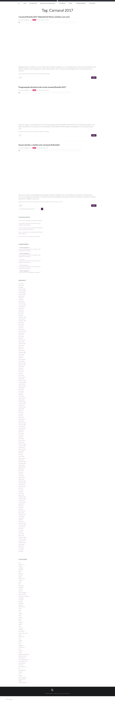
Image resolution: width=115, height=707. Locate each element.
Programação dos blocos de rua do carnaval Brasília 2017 (42, 87)
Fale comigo (92, 3)
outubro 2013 (22, 484)
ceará (20, 582)
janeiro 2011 (21, 521)
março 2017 (21, 417)
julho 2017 (21, 410)
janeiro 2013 (21, 495)
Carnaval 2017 (28, 73)
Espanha (21, 605)
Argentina (21, 569)
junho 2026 (21, 285)
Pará (20, 638)
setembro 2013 (22, 486)
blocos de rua (24, 131)
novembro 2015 (22, 445)
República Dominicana (24, 654)
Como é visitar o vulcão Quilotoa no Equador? (29, 236)
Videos (20, 680)
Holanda (20, 613)
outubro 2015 (22, 447)
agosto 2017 (21, 408)
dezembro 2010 (22, 523)
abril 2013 (21, 491)
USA (20, 673)
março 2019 (21, 375)
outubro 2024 (22, 306)
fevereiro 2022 (22, 340)
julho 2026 (21, 283)
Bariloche (21, 573)
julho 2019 (21, 368)
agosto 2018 (21, 387)
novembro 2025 (22, 290)
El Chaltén (21, 599)
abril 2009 (21, 551)
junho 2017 (21, 412)
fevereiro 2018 (22, 398)
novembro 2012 (22, 498)
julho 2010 (21, 528)
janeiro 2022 (21, 341)
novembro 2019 (22, 363)
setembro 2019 (22, 364)
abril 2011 (21, 519)
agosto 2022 (21, 333)
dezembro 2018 (22, 380)
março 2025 (21, 301)
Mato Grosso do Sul (23, 633)
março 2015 (21, 456)
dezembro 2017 (22, 401)
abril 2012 (21, 509)
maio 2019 (21, 371)
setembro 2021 (22, 343)
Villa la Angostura (22, 682)
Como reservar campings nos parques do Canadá (30, 220)
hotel (20, 615)
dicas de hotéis (22, 594)
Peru (20, 649)
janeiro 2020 (21, 361)
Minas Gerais (21, 636)
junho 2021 (21, 348)
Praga (20, 652)
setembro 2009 (22, 542)
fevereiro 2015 (22, 458)
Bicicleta (20, 575)
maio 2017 (21, 414)
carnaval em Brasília (36, 73)
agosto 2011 (21, 518)
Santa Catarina (22, 663)
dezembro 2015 (22, 444)
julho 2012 (21, 505)
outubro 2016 (22, 426)
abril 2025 (21, 299)
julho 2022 (21, 334)
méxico (20, 635)
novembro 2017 (22, 403)
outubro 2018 (22, 384)
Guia (20, 612)
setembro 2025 (22, 294)
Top (19, 668)
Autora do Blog (33, 3)
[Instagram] (63, 690)
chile (20, 583)
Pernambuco (22, 647)
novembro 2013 (22, 482)
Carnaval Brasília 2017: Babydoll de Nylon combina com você (44, 17)
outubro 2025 (22, 292)
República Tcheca (23, 656)
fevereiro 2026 (22, 289)
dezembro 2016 (22, 422)
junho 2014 (21, 470)
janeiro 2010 (21, 535)
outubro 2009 (22, 541)
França (20, 608)
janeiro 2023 (21, 329)
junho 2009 (21, 548)
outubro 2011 (22, 516)
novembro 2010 (22, 525)
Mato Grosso (22, 631)
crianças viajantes (22, 592)
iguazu (20, 619)
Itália (20, 626)
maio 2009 (21, 549)
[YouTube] (59, 690)
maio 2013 (21, 489)
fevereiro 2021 (22, 350)
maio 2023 (21, 326)
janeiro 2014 (21, 479)
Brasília (34, 19)
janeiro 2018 (21, 400)
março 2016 (21, 438)
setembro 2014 (22, 466)
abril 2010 (21, 532)
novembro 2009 (22, 539)
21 (20, 77)
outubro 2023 (22, 319)
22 (20, 205)
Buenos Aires (22, 578)
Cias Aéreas (21, 585)
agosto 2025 (21, 296)
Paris (20, 643)
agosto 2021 (21, 345)
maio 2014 (21, 472)
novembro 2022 (22, 331)
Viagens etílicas (22, 679)
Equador (21, 601)
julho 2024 (21, 310)
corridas (20, 589)
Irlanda (20, 624)
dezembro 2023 (22, 317)
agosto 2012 (21, 504)
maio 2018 (21, 393)
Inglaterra (21, 622)
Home (25, 3)
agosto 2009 (22, 544)
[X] (52, 690)
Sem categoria (22, 666)
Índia (20, 620)
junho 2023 (21, 324)
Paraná (20, 642)
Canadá (20, 580)
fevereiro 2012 (22, 511)
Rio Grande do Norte (23, 659)
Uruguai (20, 672)
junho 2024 (21, 311)
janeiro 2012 (21, 512)
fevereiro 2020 (22, 359)
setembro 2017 (22, 407)
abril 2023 (21, 327)
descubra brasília (46, 73)
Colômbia (21, 587)
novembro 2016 (22, 424)
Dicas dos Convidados (24, 596)
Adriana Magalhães (25, 19)
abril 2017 (21, 415)
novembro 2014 (22, 463)
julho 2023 (21, 322)
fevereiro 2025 (22, 303)
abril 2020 (21, 357)
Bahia (20, 571)
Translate (10, 699)
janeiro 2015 (21, 459)
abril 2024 (21, 315)
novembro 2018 (22, 382)
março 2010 (21, 533)
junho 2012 (21, 507)
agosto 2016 (21, 430)
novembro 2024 (22, 304)
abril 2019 (21, 373)
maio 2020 (21, 356)
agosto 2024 (21, 308)
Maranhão (21, 629)
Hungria (20, 617)
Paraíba (20, 640)
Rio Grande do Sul (23, 661)
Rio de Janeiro (22, 657)
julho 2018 (21, 389)
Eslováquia (21, 603)
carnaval (23, 73)
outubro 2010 (22, 526)
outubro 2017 (22, 405)
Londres (20, 627)
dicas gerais (21, 598)
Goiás (20, 610)
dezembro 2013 (22, 481)
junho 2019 (21, 370)
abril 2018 (21, 394)
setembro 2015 (22, 449)
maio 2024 (21, 313)
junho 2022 (21, 336)
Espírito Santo (22, 606)
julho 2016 (21, 431)
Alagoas (20, 566)
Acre (20, 562)
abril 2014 (21, 474)
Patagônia (21, 645)
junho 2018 (21, 391)
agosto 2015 (21, 451)
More (94, 77)
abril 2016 (21, 437)
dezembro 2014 (22, 461)
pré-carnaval (52, 201)
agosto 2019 (21, 366)
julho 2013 (21, 488)
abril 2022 (21, 338)
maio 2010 (21, 530)
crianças (20, 591)
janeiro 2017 (21, 421)
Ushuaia (20, 675)
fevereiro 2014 (22, 477)
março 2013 (21, 493)
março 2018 (21, 396)
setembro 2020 (22, 352)
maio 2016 (21, 435)
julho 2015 (21, 452)
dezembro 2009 (22, 537)
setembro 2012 (22, 502)
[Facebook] (56, 690)
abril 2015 (21, 454)
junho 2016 (21, 433)
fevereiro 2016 (22, 440)
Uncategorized (22, 670)
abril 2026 (21, 287)
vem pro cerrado (22, 677)
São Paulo (21, 664)
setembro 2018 (22, 386)
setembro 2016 (22, 428)
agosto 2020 (22, 354)
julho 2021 (21, 347)
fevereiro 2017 (22, 419)
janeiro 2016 (21, 442)
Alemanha (21, 568)
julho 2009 (21, 546)
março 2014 (21, 475)
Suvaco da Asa (59, 201)
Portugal (21, 650)
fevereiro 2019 (22, 377)
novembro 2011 (22, 514)
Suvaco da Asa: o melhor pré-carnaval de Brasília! (39, 145)
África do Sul (21, 564)
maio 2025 (21, 297)
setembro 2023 (22, 320)
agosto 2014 (21, 468)
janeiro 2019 (21, 378)
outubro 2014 (22, 465)
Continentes (62, 3)
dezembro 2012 (22, 496)
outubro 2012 (22, 500)
